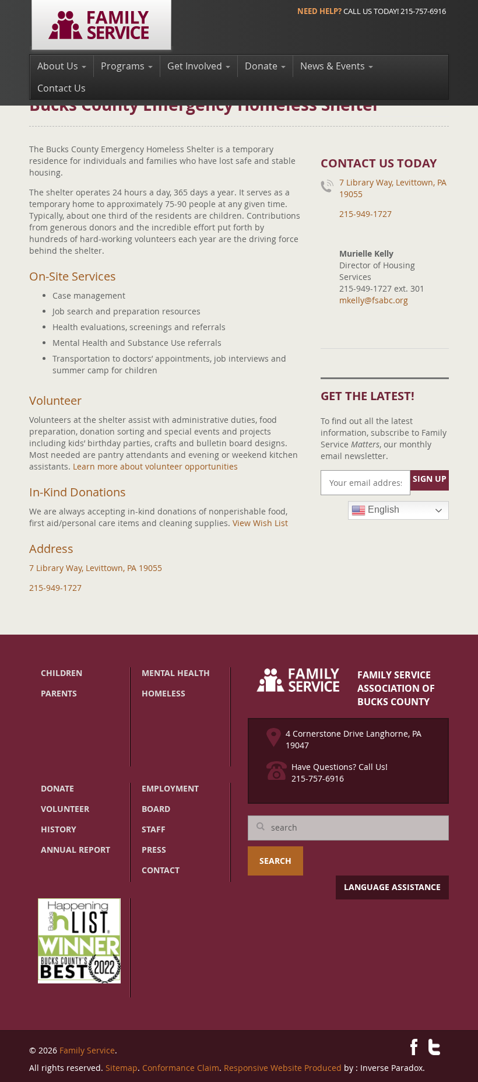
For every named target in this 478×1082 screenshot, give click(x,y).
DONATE (57, 788)
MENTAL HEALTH (176, 672)
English (382, 509)
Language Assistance (392, 886)
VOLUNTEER (65, 808)
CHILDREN (61, 672)
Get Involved (195, 65)
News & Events (333, 65)
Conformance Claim (180, 1067)
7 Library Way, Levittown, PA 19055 (95, 567)
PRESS (154, 849)
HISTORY (58, 829)
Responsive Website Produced (283, 1067)
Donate (262, 65)
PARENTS (59, 693)
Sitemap (122, 1067)
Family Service (87, 1050)
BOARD (156, 808)
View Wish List (260, 522)
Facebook (414, 1047)
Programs (124, 65)
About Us (58, 65)
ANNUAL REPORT (75, 849)
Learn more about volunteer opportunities (155, 466)
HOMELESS (163, 693)
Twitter (434, 1047)
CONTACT (161, 870)
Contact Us (61, 88)
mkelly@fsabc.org (373, 300)
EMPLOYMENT (170, 788)
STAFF (154, 829)
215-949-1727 (55, 587)
